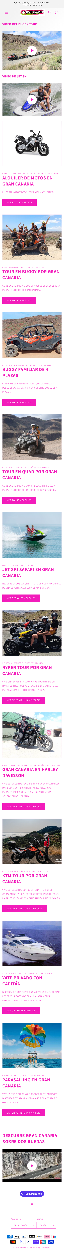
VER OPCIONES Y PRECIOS (21, 598)
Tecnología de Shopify (41, 1247)
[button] (6, 12)
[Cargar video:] (32, 99)
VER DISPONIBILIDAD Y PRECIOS (24, 908)
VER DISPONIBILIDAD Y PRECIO (24, 700)
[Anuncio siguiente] (58, 4)
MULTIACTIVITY (26, 1247)
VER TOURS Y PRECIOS (19, 300)
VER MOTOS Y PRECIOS (19, 202)
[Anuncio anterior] (5, 4)
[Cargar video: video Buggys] (32, 50)
